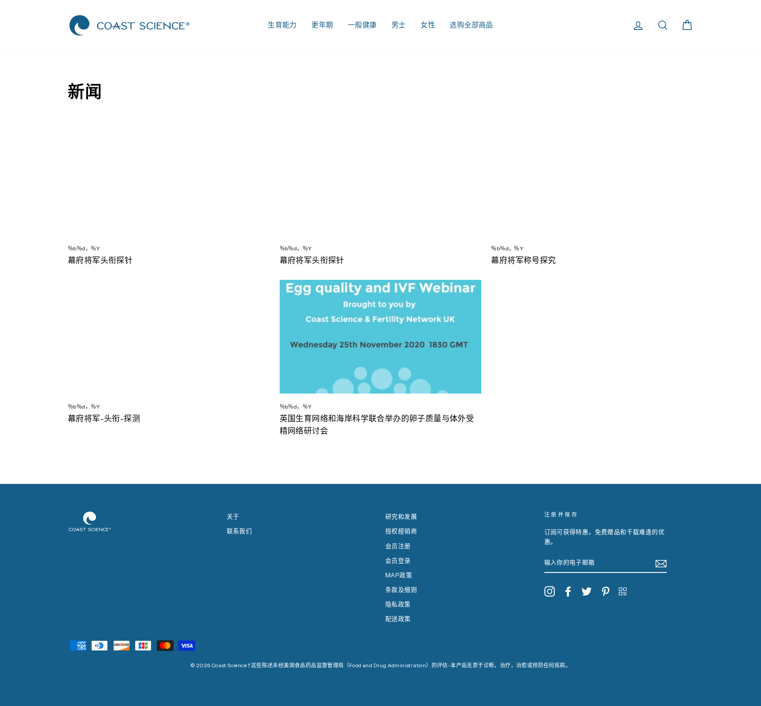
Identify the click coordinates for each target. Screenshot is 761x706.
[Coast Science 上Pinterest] (605, 591)
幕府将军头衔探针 (100, 260)
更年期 (322, 24)
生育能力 (282, 24)
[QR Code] (623, 591)
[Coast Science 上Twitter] (586, 591)
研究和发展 (401, 516)
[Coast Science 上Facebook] (568, 591)
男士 (399, 24)
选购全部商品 (471, 24)
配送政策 (398, 618)
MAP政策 (398, 575)
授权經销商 (401, 531)
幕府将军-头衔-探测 (104, 419)
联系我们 (239, 531)
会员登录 (398, 560)
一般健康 (362, 24)
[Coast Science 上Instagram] (549, 591)
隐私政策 (398, 604)
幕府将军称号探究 (523, 260)
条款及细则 (401, 589)
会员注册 (398, 546)
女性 (428, 24)
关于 (233, 516)
